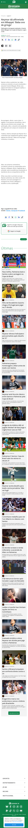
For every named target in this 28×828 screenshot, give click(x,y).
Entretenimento (9, 783)
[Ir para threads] (21, 806)
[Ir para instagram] (14, 806)
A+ (6, 46)
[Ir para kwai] (17, 806)
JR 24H (5, 787)
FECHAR (14, 825)
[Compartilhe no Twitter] (2, 40)
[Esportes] (14, 6)
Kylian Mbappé (23, 239)
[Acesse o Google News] (15, 40)
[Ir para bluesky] (6, 806)
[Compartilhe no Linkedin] (9, 40)
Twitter (8, 210)
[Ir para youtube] (21, 810)
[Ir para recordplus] (6, 810)
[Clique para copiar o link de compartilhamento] (19, 40)
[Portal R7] (14, 2)
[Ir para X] (14, 810)
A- (10, 46)
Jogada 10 (9, 15)
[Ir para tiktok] (10, 810)
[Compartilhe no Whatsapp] (12, 40)
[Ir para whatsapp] (17, 810)
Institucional (8, 796)
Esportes (6, 778)
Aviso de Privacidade (17, 821)
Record (5, 791)
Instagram (14, 210)
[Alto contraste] (2, 45)
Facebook (22, 210)
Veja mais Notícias (14, 713)
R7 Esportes (3, 15)
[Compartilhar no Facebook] (6, 40)
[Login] (26, 2)
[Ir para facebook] (10, 806)
